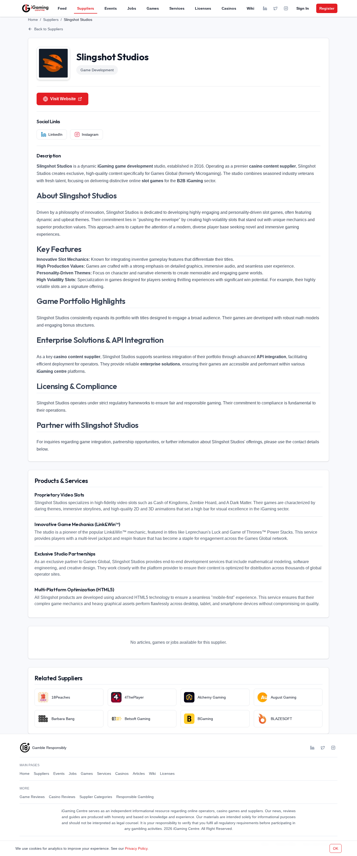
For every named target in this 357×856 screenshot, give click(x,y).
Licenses (203, 8)
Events (111, 8)
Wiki (250, 8)
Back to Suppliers (48, 29)
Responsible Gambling (135, 797)
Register (326, 8)
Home (33, 19)
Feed (62, 8)
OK (335, 848)
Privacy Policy (136, 848)
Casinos (229, 8)
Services (177, 8)
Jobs (131, 8)
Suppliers (85, 8)
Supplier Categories (95, 797)
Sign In (302, 8)
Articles (139, 773)
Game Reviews (32, 797)
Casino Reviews (62, 797)
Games (153, 8)
